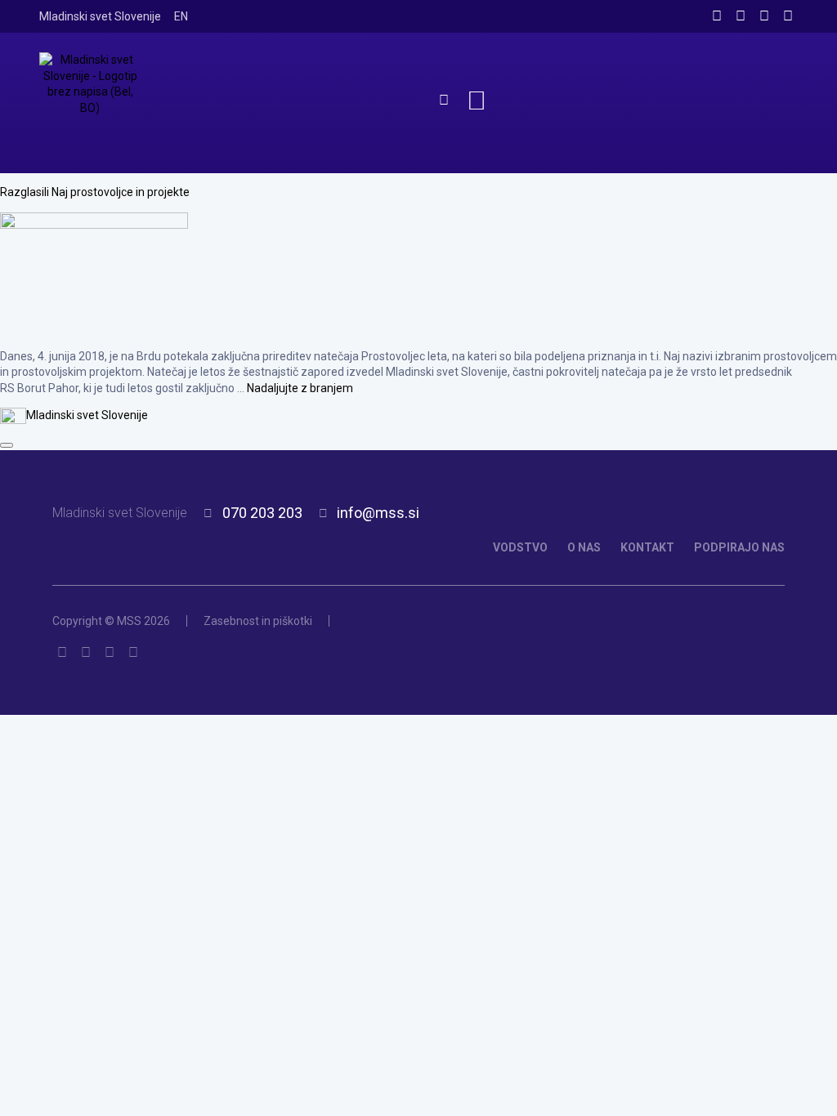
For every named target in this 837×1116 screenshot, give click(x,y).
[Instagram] (740, 16)
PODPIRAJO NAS (739, 547)
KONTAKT (647, 547)
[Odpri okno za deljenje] (6, 445)
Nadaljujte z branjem (300, 388)
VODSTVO (520, 547)
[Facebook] (717, 16)
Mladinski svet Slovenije (100, 16)
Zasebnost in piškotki (258, 620)
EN (181, 16)
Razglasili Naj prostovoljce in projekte (95, 192)
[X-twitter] (764, 16)
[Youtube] (788, 16)
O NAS (584, 547)
